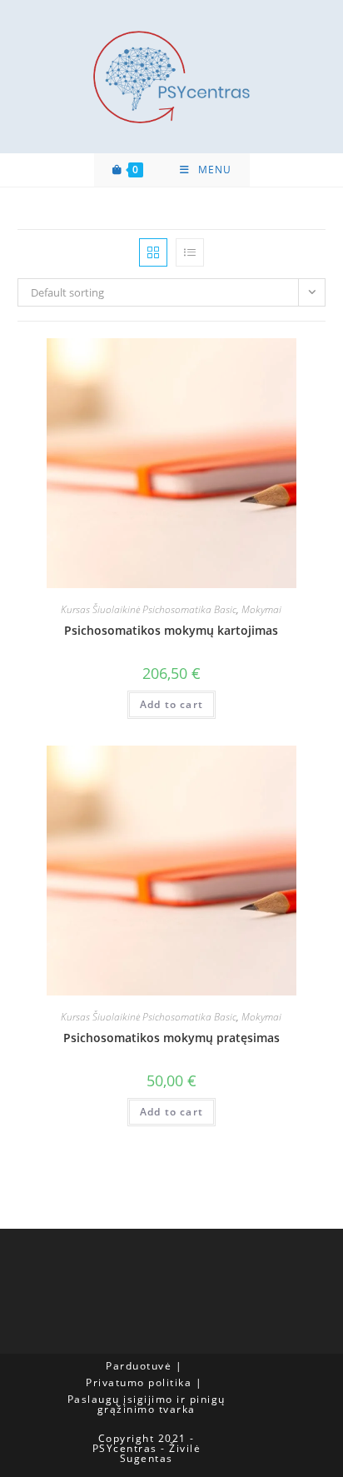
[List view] (190, 252)
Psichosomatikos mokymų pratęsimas (171, 1037)
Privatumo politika (138, 1382)
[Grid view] (153, 252)
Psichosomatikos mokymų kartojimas (171, 630)
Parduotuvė (139, 1366)
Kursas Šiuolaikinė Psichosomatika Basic (148, 609)
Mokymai (261, 609)
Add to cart (171, 704)
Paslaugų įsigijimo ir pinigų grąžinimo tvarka (146, 1404)
